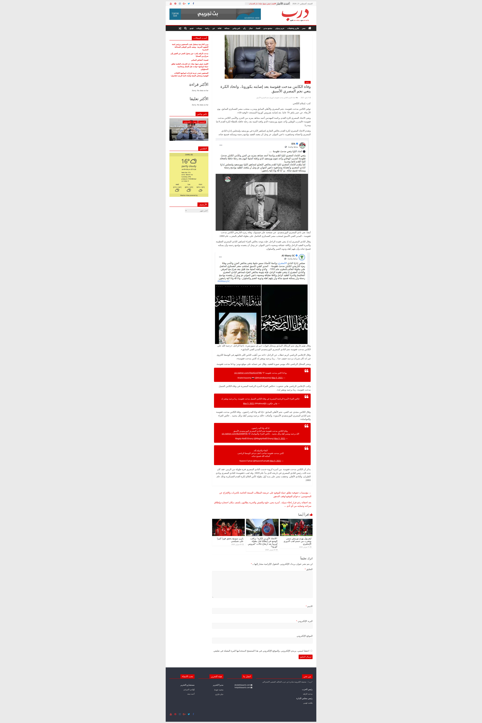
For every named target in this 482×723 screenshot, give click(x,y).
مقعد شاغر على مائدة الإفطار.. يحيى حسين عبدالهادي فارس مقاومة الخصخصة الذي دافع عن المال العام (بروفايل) (189, 130)
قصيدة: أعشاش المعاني (267, 3)
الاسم (309, 606)
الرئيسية (202, 122)
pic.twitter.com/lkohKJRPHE (235, 433)
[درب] (310, 28)
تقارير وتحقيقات (293, 28)
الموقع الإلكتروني (305, 636)
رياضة (207, 28)
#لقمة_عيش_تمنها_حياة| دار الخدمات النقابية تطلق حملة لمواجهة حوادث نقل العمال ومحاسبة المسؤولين (189, 66)
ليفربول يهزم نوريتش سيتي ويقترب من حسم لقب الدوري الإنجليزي (297, 541)
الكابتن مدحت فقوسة (281, 98)
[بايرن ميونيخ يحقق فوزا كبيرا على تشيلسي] (228, 520)
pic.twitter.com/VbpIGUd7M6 (248, 372)
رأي (244, 28)
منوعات (199, 28)
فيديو (191, 28)
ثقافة (219, 28)
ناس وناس (236, 28)
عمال (251, 28)
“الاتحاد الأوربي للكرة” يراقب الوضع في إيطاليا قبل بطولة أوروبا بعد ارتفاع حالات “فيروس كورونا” (262, 542)
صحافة (226, 28)
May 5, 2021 (277, 378)
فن (213, 28)
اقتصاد (258, 28)
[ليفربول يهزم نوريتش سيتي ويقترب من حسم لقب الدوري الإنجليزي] (296, 520)
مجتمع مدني (267, 28)
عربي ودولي (279, 28)
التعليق (309, 569)
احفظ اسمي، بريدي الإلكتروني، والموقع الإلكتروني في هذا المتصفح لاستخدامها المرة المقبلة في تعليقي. (261, 651)
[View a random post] (180, 28)
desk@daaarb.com (242, 685)
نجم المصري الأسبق (262, 98)
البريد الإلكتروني (304, 621)
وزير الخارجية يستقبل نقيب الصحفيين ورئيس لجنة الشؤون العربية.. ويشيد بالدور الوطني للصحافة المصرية (190, 47)
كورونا (272, 98)
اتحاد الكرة (292, 98)
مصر (304, 28)
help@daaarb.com (243, 687)
